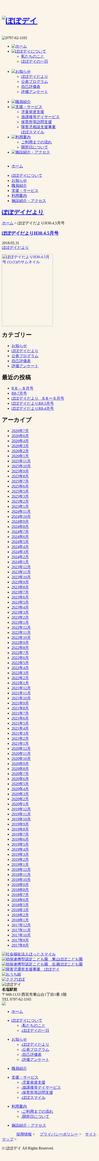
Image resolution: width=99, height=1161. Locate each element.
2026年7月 (20, 431)
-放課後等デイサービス (41, 1087)
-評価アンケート (35, 1059)
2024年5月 (20, 542)
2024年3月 (20, 552)
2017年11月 (21, 930)
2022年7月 (20, 653)
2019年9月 (20, 824)
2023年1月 (20, 622)
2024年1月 (20, 562)
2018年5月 (20, 905)
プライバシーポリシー (59, 1134)
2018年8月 (20, 890)
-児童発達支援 (33, 1082)
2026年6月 (20, 436)
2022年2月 (20, 678)
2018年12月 (21, 870)
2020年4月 (20, 789)
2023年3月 (20, 612)
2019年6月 (20, 839)
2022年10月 (21, 637)
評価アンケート (34, 92)
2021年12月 (21, 688)
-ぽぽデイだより (35, 1044)
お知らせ (19, 346)
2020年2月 (20, 799)
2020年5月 (20, 784)
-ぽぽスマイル (33, 1097)
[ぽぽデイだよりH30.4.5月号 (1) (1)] (27, 325)
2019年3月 (20, 854)
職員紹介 (19, 1068)
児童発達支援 (32, 112)
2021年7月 (20, 713)
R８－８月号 (22, 388)
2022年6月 (20, 658)
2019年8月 (20, 829)
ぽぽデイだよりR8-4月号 (33, 408)
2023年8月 (20, 587)
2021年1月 (20, 743)
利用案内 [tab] (19, 196)
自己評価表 (30, 87)
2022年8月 (20, 648)
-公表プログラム (35, 1049)
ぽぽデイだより (34, 76)
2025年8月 (20, 476)
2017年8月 (20, 945)
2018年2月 (20, 915)
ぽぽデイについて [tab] (27, 175)
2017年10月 (21, 935)
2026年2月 (20, 451)
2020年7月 (20, 774)
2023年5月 (20, 602)
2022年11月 (21, 632)
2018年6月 (20, 900)
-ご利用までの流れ (37, 1111)
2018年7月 (20, 895)
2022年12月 (21, 627)
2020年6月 (20, 779)
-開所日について (35, 1116)
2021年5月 (20, 723)
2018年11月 (21, 875)
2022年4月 (20, 668)
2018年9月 (20, 885)
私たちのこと (32, 56)
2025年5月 (20, 491)
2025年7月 (20, 481)
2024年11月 (21, 511)
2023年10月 (21, 577)
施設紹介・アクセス (29, 1125)
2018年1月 (20, 920)
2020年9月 (20, 764)
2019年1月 (20, 864)
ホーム (7, 223)
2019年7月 (20, 834)
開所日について (34, 147)
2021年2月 (20, 738)
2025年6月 (20, 486)
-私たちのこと (33, 1025)
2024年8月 (20, 527)
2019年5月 (20, 844)
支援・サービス (25, 1077)
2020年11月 (21, 754)
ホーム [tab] (17, 166)
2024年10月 (21, 516)
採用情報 (24, 1134)
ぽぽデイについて (27, 1020)
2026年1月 (20, 456)
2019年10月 (21, 819)
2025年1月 (20, 506)
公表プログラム (34, 81)
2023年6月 (20, 597)
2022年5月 (20, 663)
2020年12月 (21, 748)
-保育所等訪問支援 (37, 1092)
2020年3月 (20, 794)
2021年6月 (20, 718)
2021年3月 (20, 733)
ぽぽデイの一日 (34, 61)
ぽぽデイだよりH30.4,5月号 (30, 233)
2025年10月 (21, 466)
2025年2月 (20, 501)
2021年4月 (20, 728)
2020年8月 (20, 769)
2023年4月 (20, 607)
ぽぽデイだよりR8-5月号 (33, 403)
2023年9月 (20, 582)
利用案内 (19, 1106)
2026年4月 (20, 441)
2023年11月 (21, 572)
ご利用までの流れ (36, 142)
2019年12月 (21, 809)
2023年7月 (20, 592)
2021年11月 (21, 693)
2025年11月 (21, 461)
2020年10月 (21, 759)
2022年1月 (20, 683)
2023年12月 (21, 567)
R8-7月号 (19, 393)
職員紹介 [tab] (19, 185)
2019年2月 (20, 859)
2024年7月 (20, 532)
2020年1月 (20, 804)
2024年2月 (20, 557)
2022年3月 (20, 673)
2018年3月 (20, 910)
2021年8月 (20, 708)
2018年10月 (21, 880)
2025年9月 (20, 471)
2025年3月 (20, 496)
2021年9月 (20, 703)
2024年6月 (20, 537)
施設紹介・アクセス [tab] (29, 201)
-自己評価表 (31, 1054)
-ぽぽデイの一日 (35, 1030)
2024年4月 (20, 547)
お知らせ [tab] (19, 180)
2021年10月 (21, 698)
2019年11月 (21, 814)
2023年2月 (20, 617)
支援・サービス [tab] (25, 191)
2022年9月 (20, 643)
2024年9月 (20, 521)
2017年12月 (21, 925)
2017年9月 (20, 940)
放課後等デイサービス (40, 117)
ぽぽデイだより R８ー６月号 (38, 398)
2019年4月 (20, 849)
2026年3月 (20, 446)
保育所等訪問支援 (36, 122)
